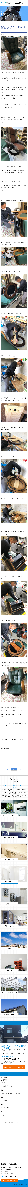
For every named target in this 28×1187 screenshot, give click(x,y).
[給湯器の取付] (14, 896)
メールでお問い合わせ (11, 1180)
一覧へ (13, 769)
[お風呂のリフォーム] (14, 873)
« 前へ (7, 769)
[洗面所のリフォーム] (14, 829)
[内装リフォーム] (14, 918)
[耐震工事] (14, 962)
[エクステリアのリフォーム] (14, 984)
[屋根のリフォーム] (14, 1006)
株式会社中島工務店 (9, 1164)
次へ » (20, 769)
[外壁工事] (14, 940)
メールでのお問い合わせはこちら (15, 1067)
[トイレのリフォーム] (14, 851)
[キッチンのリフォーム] (14, 807)
